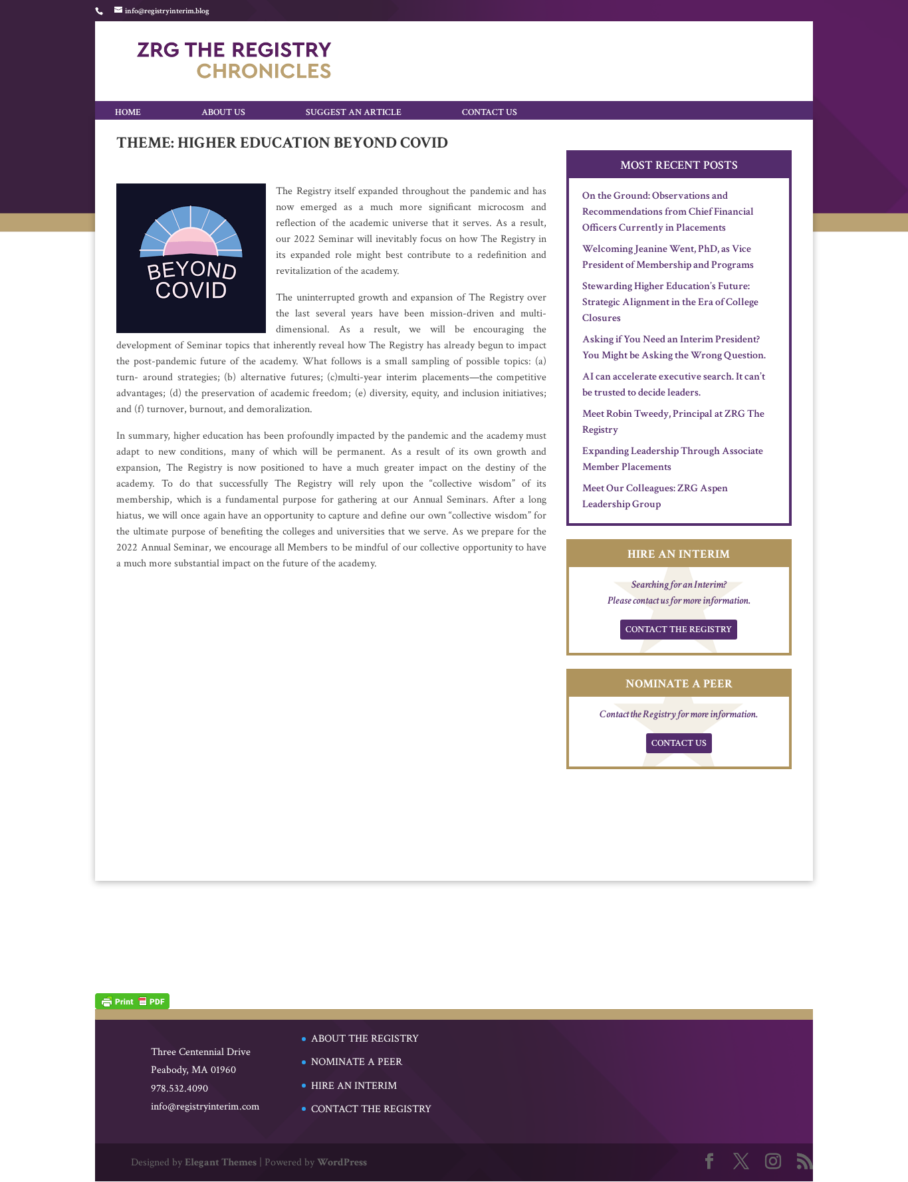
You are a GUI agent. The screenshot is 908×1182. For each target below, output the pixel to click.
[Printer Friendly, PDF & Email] (132, 1000)
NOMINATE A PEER (356, 1062)
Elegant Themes (221, 1162)
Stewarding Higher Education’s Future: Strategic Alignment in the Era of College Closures (670, 302)
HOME (128, 111)
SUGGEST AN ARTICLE (353, 111)
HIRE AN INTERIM (354, 1086)
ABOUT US (223, 111)
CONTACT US (489, 111)
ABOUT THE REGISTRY (365, 1039)
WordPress (342, 1162)
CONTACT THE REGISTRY (678, 630)
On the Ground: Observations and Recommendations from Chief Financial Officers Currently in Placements (668, 212)
